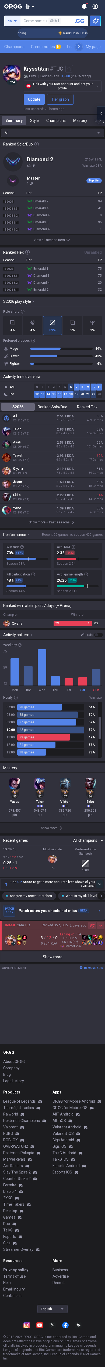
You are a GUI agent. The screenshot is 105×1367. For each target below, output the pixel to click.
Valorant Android (66, 1127)
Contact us (12, 1295)
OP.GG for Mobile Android (73, 1101)
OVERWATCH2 (15, 1146)
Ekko (17, 495)
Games (9, 1217)
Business (60, 1270)
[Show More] (29, 6)
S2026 (17, 407)
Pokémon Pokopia (18, 1153)
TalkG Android (64, 1153)
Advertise (60, 1276)
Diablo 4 (10, 1191)
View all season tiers (49, 240)
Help (7, 1283)
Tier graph (60, 99)
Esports (9, 1236)
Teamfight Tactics (18, 1108)
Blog (7, 1074)
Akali (16, 442)
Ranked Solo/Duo (52, 407)
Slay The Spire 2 (17, 1172)
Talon (17, 429)
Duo (6, 1224)
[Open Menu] (95, 6)
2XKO (8, 1198)
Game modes (45, 46)
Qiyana (18, 469)
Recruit (58, 1283)
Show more (52, 957)
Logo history (13, 1081)
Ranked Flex (87, 407)
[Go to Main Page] (13, 6)
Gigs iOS (59, 1146)
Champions (14, 46)
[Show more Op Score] (99, 884)
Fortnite (9, 1185)
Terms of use (14, 1276)
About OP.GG (14, 1061)
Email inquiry (14, 1289)
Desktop (10, 1211)
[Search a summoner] (80, 21)
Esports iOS (62, 1172)
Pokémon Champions (21, 1120)
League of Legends (19, 1101)
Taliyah (18, 455)
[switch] (92, 635)
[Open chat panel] (101, 113)
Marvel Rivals (14, 1159)
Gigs (6, 1243)
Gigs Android (63, 1140)
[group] (52, 730)
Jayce (17, 482)
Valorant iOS (63, 1133)
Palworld (10, 1114)
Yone (17, 508)
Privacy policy (15, 1270)
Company (11, 1068)
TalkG (8, 1230)
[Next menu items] (79, 46)
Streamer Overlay (18, 1249)
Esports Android (66, 1166)
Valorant (10, 1127)
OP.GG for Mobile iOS (70, 1108)
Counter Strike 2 (17, 1178)
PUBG (8, 1133)
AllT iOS (59, 1120)
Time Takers (13, 1204)
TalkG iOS (60, 1159)
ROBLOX (10, 1140)
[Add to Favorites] (69, 68)
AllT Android (63, 1114)
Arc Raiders (13, 1166)
